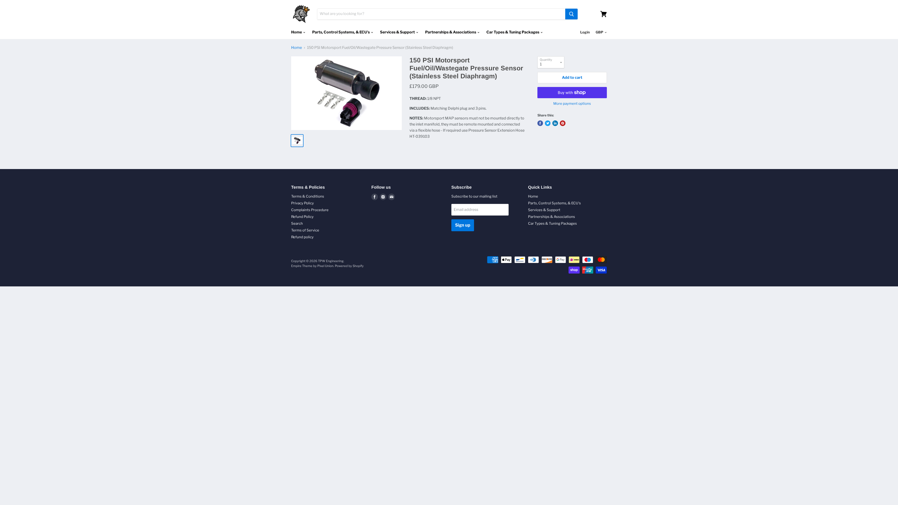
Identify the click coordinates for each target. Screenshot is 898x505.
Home (297, 32)
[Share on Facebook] (540, 123)
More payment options (572, 104)
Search (297, 223)
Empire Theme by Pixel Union (312, 266)
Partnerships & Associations (451, 32)
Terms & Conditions (307, 196)
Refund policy (302, 237)
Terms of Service (305, 230)
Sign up (462, 225)
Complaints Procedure (310, 210)
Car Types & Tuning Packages (513, 32)
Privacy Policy (302, 203)
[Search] (571, 14)
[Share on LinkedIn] (555, 123)
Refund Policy (302, 217)
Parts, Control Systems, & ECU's (341, 32)
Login (585, 32)
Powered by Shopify (349, 266)
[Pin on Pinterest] (562, 123)
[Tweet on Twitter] (547, 123)
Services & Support (398, 32)
